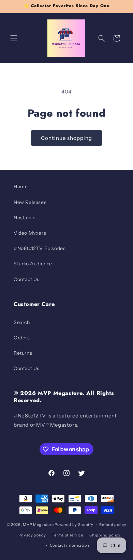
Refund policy (112, 524)
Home (21, 186)
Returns (23, 353)
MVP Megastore (38, 524)
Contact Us (27, 279)
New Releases (30, 202)
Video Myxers (30, 233)
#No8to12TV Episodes (39, 248)
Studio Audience (33, 264)
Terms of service (67, 535)
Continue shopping (66, 138)
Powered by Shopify (74, 524)
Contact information (69, 545)
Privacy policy (32, 535)
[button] (13, 38)
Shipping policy (105, 535)
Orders (22, 338)
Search (22, 322)
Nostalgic (24, 218)
